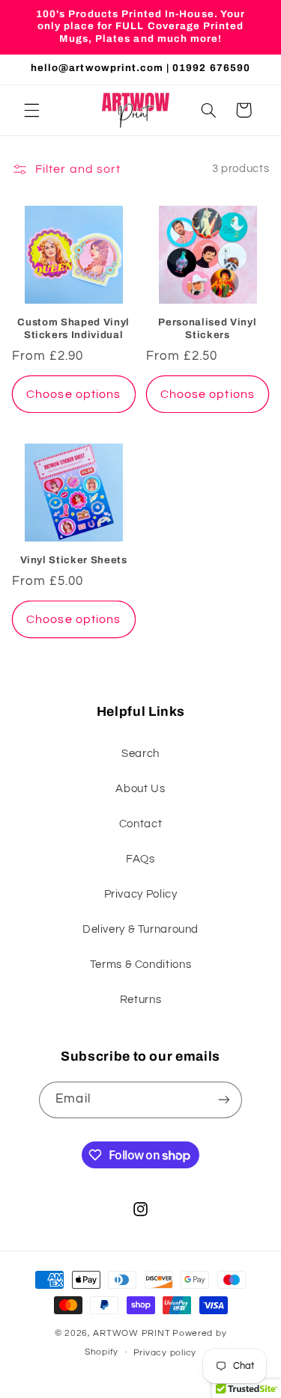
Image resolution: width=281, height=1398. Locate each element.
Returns (140, 999)
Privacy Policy (141, 894)
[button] (31, 110)
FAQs (140, 859)
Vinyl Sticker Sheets (73, 559)
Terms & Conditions (140, 964)
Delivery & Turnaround (140, 929)
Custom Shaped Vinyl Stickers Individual (73, 328)
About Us (140, 788)
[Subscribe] (223, 1100)
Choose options (73, 394)
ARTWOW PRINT (131, 1333)
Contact (140, 824)
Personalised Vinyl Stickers (207, 328)
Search (140, 753)
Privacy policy (164, 1353)
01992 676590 (211, 67)
